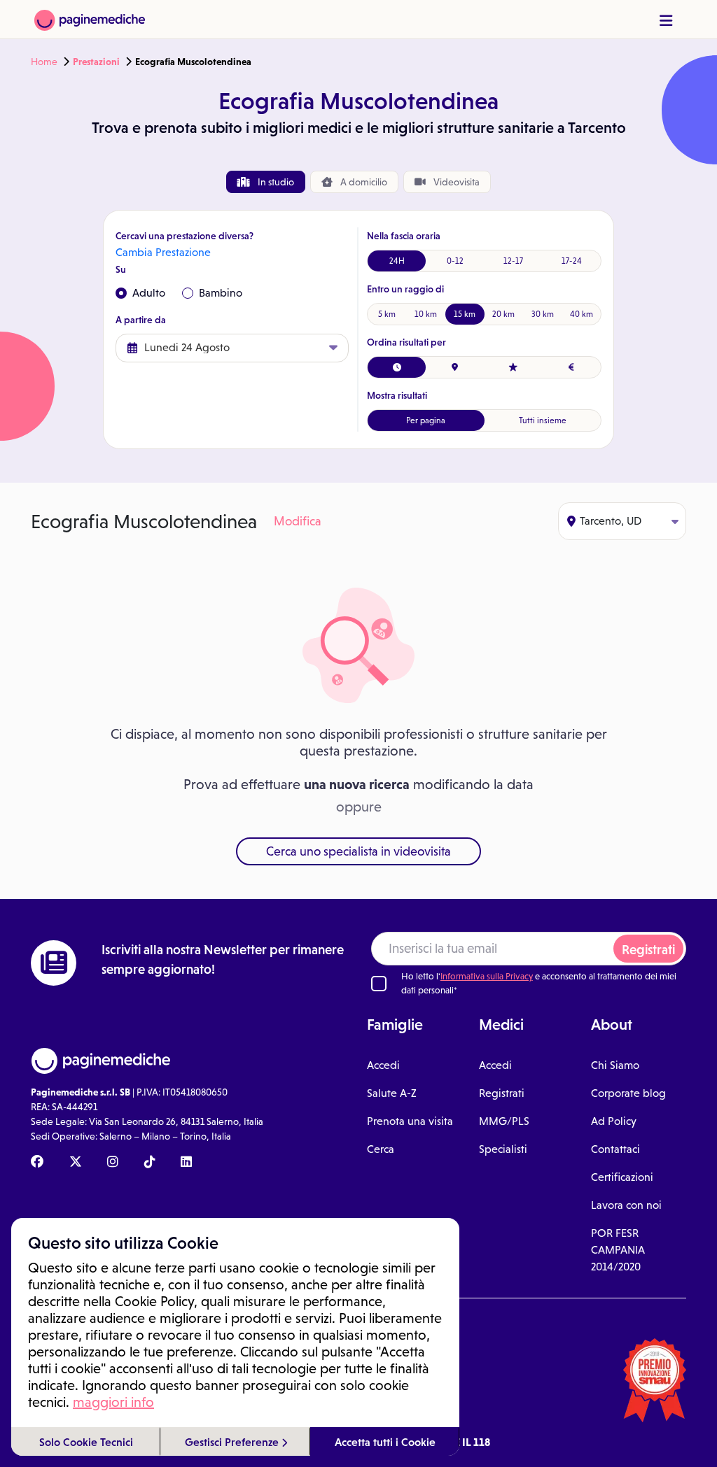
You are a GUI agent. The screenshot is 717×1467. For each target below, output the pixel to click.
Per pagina (425, 420)
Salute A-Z (392, 1093)
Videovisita (455, 181)
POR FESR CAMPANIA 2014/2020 (618, 1250)
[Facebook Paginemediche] (37, 1162)
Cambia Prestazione (163, 252)
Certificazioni (622, 1177)
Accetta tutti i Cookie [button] (385, 1442)
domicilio (363, 181)
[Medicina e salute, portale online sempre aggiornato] (89, 19)
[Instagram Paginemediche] (112, 1162)
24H (397, 261)
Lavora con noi (626, 1205)
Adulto (148, 293)
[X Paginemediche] (75, 1162)
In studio (275, 181)
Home (44, 61)
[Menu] (666, 20)
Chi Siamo (615, 1065)
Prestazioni (96, 61)
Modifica (297, 521)
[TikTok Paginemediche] (149, 1162)
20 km (503, 314)
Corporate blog (628, 1093)
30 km (542, 314)
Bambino (220, 293)
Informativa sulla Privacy (486, 976)
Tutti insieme (542, 420)
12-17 (513, 261)
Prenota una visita (410, 1121)
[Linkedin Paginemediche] (186, 1162)
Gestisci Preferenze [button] (233, 1442)
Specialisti (503, 1149)
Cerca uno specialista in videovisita (358, 851)
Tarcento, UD (610, 521)
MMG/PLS (504, 1121)
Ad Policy (613, 1121)
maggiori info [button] (113, 1402)
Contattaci (615, 1149)
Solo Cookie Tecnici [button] (86, 1442)
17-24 (572, 261)
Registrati (648, 949)
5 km (387, 314)
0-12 (455, 261)
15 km (464, 314)
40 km (581, 314)
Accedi (383, 1065)
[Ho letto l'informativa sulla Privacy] (379, 983)
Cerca (380, 1149)
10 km (426, 314)
